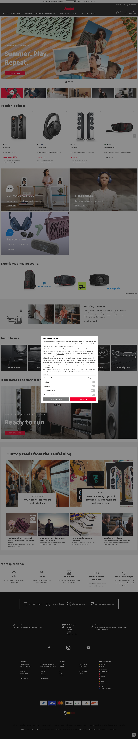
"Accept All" (62, 360)
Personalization (48, 390)
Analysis (46, 382)
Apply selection (56, 399)
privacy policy (85, 371)
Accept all (83, 399)
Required (46, 378)
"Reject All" (60, 353)
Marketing (47, 386)
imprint (45, 374)
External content (49, 395)
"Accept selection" (48, 367)
